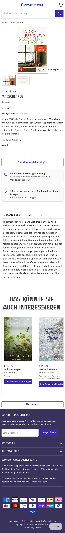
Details (28, 215)
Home (5, 22)
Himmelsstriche (47, 372)
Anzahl (5, 145)
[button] (8, 80)
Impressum (13, 521)
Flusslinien (9, 372)
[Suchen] (59, 13)
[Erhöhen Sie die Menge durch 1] (28, 152)
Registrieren (49, 432)
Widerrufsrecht (50, 521)
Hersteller (42, 215)
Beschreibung (12, 215)
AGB (38, 521)
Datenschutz (27, 521)
